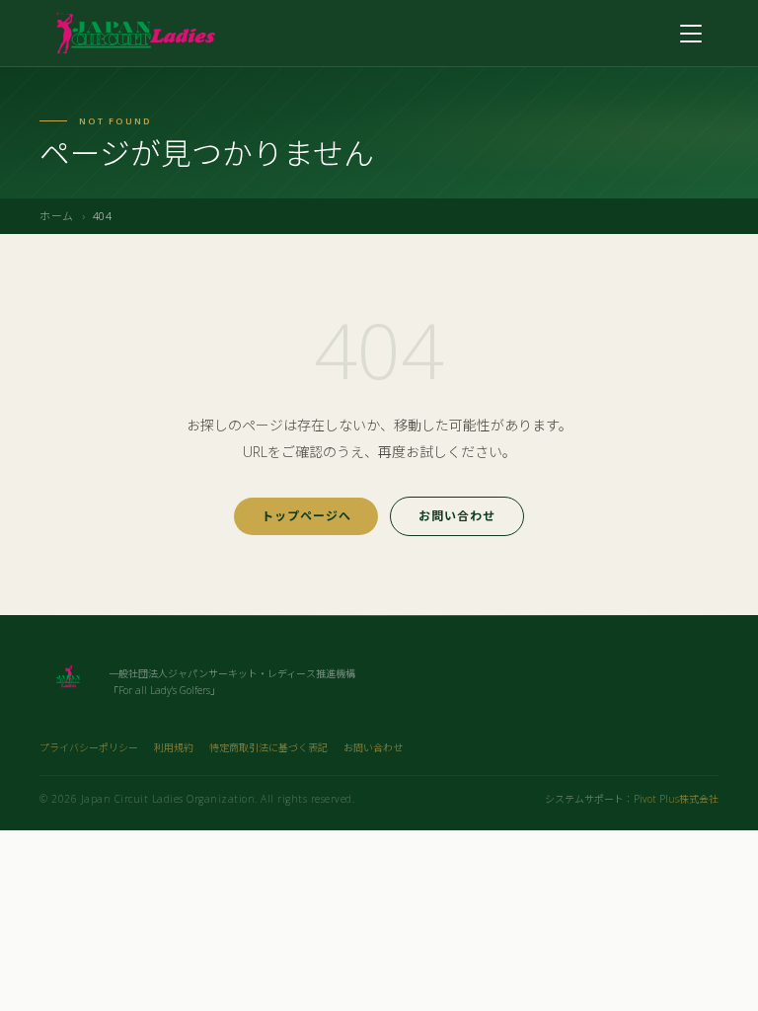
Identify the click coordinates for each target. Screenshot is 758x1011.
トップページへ (306, 515)
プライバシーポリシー (88, 747)
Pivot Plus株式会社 (676, 799)
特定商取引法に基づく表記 (268, 747)
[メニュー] (691, 33)
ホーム (56, 215)
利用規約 (173, 747)
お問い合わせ (456, 515)
